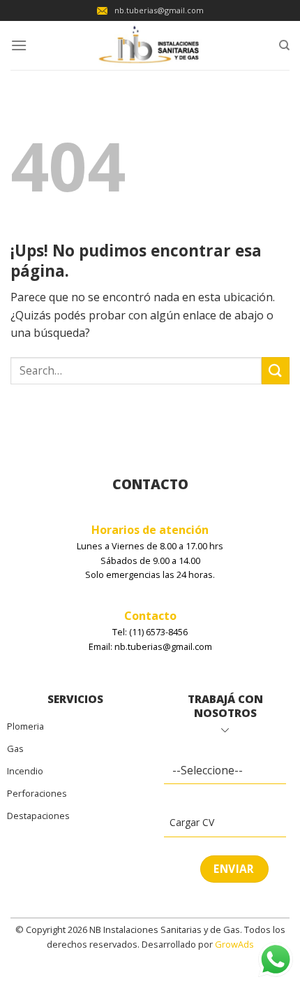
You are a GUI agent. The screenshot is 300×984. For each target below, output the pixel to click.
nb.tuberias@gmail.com (159, 10)
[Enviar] (276, 370)
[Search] (284, 45)
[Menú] (18, 45)
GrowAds (234, 944)
